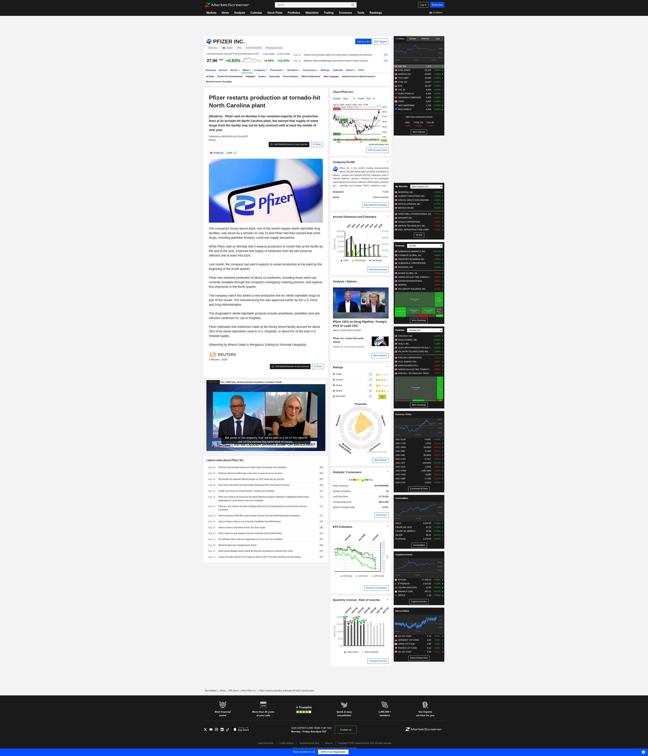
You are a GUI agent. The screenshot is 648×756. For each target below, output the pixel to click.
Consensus (310, 70)
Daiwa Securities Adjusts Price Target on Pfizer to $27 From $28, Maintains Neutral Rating (259, 557)
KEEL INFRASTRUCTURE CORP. (413, 230)
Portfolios (294, 12)
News (225, 12)
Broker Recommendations (230, 76)
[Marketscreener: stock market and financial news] (227, 4)
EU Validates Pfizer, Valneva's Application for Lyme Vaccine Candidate (250, 539)
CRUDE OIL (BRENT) (405, 531)
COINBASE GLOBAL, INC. (410, 255)
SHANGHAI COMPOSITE (409, 97)
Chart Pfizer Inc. (343, 91)
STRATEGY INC (405, 336)
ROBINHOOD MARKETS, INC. (412, 251)
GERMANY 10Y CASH (408, 640)
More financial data (378, 269)
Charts (234, 70)
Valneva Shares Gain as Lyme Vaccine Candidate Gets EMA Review (249, 521)
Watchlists (312, 12)
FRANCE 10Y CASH (407, 648)
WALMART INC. (405, 218)
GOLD (398, 523)
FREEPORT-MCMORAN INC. (411, 259)
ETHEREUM (404, 583)
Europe (412, 38)
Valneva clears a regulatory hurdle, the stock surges (242, 527)
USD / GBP (400, 479)
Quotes (223, 70)
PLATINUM (400, 539)
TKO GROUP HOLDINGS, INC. (412, 289)
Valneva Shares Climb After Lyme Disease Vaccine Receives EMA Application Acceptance (259, 515)
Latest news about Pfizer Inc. (225, 460)
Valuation (293, 70)
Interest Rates (402, 611)
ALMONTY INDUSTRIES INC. (411, 196)
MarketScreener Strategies (219, 82)
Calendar (256, 12)
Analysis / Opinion (345, 281)
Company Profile (344, 162)
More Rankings (419, 320)
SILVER (398, 535)
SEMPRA (402, 285)
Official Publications (310, 76)
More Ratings (380, 460)
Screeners (345, 12)
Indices (400, 38)
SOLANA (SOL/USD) (407, 587)
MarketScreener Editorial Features (358, 76)
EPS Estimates (343, 526)
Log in (423, 4)
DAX (400, 86)
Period (361, 98)
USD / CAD (400, 443)
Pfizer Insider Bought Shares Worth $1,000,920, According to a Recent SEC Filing (255, 551)
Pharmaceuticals (381, 197)
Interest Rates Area (419, 658)
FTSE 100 (402, 82)
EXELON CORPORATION (410, 357)
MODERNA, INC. (406, 192)
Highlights (250, 76)
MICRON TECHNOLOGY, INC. (412, 226)
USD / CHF (400, 482)
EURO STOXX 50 (406, 93)
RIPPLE (401, 595)
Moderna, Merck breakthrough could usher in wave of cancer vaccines (336, 61)
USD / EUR (400, 439)
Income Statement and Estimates (354, 216)
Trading (329, 12)
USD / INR (400, 455)
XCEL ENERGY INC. (407, 362)
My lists (419, 235)
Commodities (401, 498)
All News (210, 76)
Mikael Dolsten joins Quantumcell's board (237, 545)
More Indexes (419, 132)
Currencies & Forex (419, 488)
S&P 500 (402, 66)
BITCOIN (402, 580)
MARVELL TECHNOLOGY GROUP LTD (415, 373)
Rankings (376, 12)
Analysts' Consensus (347, 472)
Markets (211, 12)
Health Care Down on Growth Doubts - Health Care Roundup (246, 491)
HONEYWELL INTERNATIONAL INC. (415, 214)
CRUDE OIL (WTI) (403, 527)
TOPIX (401, 101)
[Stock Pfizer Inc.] (234, 153)
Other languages (331, 76)
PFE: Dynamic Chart (377, 150)
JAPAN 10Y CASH (406, 644)
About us (329, 743)
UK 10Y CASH (404, 652)
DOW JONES (404, 70)
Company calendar (378, 661)
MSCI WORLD (404, 109)
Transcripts (274, 76)
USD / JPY (400, 463)
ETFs (361, 70)
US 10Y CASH (404, 636)
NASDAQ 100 (404, 74)
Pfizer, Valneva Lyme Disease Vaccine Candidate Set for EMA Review (250, 533)
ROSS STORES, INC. (408, 340)
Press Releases (290, 76)
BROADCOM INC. (406, 208)
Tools (360, 12)
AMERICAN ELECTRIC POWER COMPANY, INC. (415, 277)
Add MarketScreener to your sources (290, 144)
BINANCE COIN (405, 591)
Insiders (262, 76)
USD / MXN (400, 447)
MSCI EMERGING (406, 105)
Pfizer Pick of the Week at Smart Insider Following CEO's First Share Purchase (254, 485)
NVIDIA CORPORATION (409, 222)
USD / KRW (400, 471)
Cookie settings (286, 743)
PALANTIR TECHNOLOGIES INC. (413, 351)
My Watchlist (401, 186)
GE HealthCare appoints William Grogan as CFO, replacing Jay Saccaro (251, 479)
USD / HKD (400, 474)
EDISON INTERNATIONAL (410, 281)
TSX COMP (403, 78)
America (425, 38)
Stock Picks (274, 12)
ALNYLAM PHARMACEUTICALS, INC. (415, 348)
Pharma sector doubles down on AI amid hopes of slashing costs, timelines (338, 55)
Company (260, 70)
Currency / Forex (403, 414)
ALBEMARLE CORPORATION (412, 263)
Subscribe (437, 4)
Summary (210, 70)
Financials (276, 70)
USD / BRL (400, 451)
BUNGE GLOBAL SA (407, 273)
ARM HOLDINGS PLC (408, 365)
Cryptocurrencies (403, 554)
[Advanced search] (353, 5)
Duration (337, 98)
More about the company (375, 205)
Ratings (325, 70)
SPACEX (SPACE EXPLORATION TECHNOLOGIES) (415, 200)
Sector (350, 70)
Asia (438, 38)
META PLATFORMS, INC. (409, 204)
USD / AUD (400, 467)
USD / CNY (400, 459)
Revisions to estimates (376, 588)
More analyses (380, 355)
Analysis (239, 12)
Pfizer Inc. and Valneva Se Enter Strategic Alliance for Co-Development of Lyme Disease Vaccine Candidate (262, 508)
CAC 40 (401, 90)
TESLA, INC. (404, 344)
